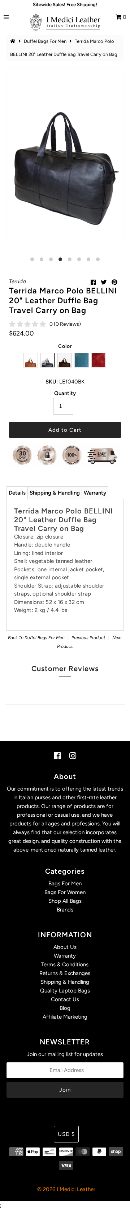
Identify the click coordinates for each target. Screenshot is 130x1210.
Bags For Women (65, 892)
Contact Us (65, 999)
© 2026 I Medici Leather (66, 1189)
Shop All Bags (65, 901)
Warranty (95, 493)
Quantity (65, 393)
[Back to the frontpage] (13, 41)
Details (17, 493)
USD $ (66, 1134)
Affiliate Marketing (65, 1017)
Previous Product (88, 637)
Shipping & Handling (55, 493)
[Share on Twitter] (104, 282)
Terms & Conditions (64, 964)
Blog (65, 1008)
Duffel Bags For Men (45, 41)
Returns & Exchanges (64, 973)
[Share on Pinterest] (114, 282)
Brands (65, 909)
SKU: (52, 381)
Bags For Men (65, 883)
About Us (65, 947)
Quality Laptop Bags (65, 990)
